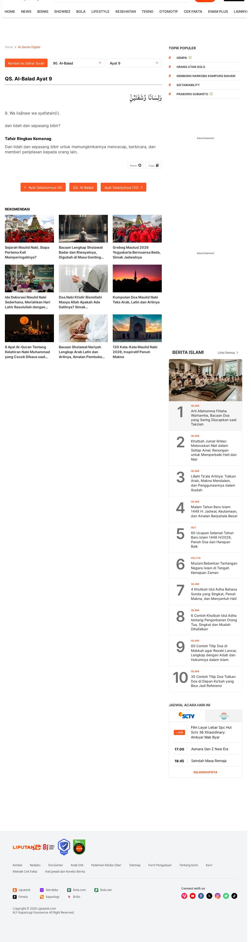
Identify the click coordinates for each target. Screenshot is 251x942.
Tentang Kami (188, 865)
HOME (10, 11)
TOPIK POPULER (182, 48)
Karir (209, 865)
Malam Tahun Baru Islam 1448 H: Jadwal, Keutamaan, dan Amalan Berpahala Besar (214, 511)
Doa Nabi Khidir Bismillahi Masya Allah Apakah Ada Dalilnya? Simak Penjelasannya (80, 302)
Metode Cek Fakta (25, 872)
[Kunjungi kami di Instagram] (218, 896)
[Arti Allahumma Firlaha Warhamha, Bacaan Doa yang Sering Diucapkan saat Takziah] (205, 380)
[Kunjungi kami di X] (209, 896)
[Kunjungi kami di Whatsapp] (226, 896)
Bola (81, 11)
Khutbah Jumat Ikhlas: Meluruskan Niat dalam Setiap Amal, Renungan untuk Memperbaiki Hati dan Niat (214, 450)
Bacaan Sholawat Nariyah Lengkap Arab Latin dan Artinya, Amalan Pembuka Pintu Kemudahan (80, 352)
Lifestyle (100, 11)
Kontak (17, 865)
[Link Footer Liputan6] (34, 847)
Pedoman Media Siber (106, 865)
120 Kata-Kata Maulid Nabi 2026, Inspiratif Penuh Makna (135, 352)
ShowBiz (62, 11)
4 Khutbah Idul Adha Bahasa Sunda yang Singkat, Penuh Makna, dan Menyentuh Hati (214, 593)
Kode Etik (77, 865)
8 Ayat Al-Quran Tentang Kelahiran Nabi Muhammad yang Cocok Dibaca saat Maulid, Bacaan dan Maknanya (27, 352)
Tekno (147, 11)
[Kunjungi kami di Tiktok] (234, 896)
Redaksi (35, 865)
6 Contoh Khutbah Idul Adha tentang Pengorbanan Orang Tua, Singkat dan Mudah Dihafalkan (214, 622)
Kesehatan (125, 11)
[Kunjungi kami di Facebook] (201, 896)
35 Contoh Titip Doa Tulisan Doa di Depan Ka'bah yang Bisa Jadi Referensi (213, 681)
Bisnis (42, 11)
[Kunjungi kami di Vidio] (184, 896)
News (26, 11)
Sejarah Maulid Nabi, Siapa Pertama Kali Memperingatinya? (27, 252)
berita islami (188, 352)
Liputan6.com (47, 908)
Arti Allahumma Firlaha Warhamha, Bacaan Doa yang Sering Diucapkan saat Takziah (214, 417)
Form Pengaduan (160, 865)
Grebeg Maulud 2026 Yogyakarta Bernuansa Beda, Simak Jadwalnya (137, 252)
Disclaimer (55, 865)
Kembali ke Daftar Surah (26, 63)
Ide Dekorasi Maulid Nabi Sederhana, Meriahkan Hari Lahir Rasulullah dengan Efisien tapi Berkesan (27, 302)
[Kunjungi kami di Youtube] (193, 896)
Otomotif (168, 11)
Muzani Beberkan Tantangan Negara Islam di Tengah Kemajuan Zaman (214, 567)
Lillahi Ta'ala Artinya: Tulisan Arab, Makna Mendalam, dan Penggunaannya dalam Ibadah (213, 483)
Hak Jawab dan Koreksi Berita (65, 872)
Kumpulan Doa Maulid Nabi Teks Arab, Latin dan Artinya (136, 299)
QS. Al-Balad (83, 187)
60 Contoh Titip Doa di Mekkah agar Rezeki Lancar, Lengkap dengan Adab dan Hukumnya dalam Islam (214, 653)
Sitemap (134, 865)
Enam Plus (218, 11)
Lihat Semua (226, 352)
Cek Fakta (193, 11)
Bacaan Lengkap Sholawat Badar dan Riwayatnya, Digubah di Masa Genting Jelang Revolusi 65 (81, 252)
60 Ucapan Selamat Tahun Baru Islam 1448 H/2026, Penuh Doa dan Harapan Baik (212, 540)
